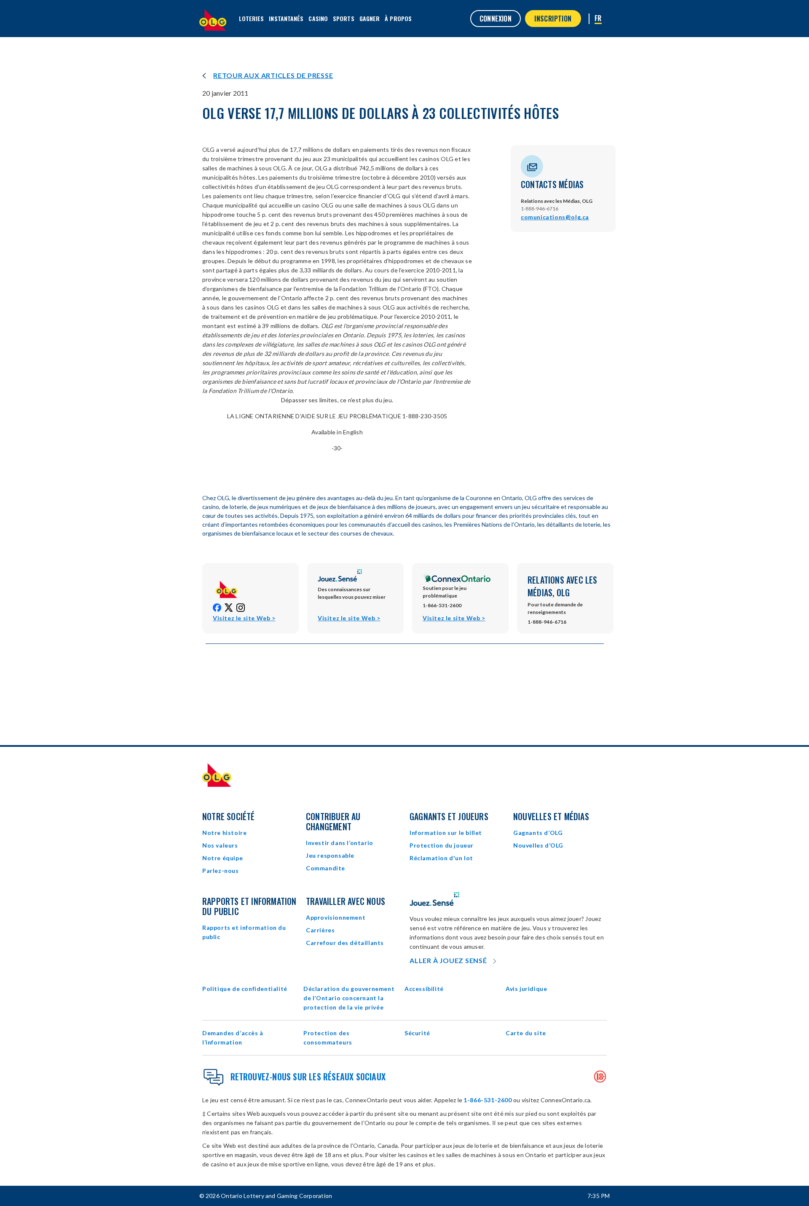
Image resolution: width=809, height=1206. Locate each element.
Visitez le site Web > (244, 618)
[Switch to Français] (598, 18)
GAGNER (369, 18)
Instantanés (286, 18)
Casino (318, 18)
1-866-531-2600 (487, 1100)
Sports (343, 18)
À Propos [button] (398, 18)
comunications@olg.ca (555, 217)
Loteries (251, 18)
